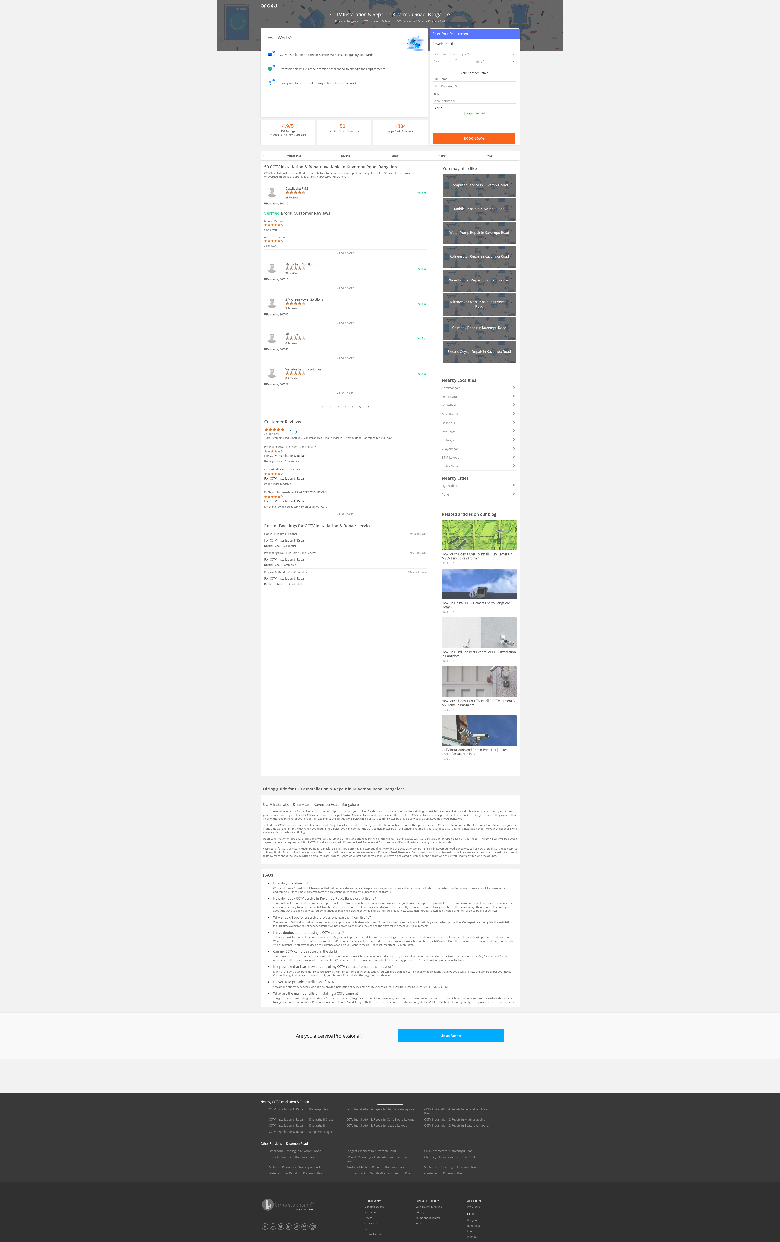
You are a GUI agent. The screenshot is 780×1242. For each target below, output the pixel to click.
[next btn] (368, 407)
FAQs (419, 1223)
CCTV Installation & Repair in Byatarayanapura (456, 1125)
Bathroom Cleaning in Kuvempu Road (295, 1151)
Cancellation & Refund (429, 1206)
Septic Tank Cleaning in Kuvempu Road (451, 1167)
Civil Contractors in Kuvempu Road (448, 1151)
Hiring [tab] (442, 155)
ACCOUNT (475, 1201)
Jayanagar (448, 431)
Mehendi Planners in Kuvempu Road (294, 1167)
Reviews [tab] (345, 155)
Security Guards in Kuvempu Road (292, 1157)
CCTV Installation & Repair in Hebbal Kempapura (380, 1109)
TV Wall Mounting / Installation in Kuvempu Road (376, 1159)
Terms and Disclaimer (428, 1218)
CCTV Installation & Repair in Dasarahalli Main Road (456, 1111)
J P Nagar (448, 440)
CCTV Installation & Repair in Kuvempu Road (299, 1109)
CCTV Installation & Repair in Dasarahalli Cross (301, 1119)
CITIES (472, 1214)
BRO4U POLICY (427, 1201)
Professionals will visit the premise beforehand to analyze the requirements (332, 69)
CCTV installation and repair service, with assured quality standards (326, 55)
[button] (474, 34)
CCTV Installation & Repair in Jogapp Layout (376, 1125)
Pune (445, 494)
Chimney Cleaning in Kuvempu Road (449, 1157)
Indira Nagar (450, 466)
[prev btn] (323, 407)
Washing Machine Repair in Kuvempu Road (376, 1167)
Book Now (473, 138)
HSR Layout (450, 397)
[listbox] (474, 54)
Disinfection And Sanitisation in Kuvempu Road (379, 1173)
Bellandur (448, 423)
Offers (368, 1218)
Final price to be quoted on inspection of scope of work (318, 83)
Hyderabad (449, 486)
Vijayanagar (450, 449)
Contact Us (371, 1223)
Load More (346, 253)
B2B (366, 1229)
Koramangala (451, 388)
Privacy (420, 1212)
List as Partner (451, 1035)
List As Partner (373, 1234)
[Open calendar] (456, 59)
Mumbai (472, 1236)
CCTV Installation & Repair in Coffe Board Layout (380, 1119)
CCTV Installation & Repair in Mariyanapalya (454, 1119)
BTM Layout (450, 457)
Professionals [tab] (293, 155)
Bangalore (473, 1220)
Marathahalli (450, 414)
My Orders (473, 1206)
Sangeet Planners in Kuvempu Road (371, 1151)
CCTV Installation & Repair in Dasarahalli (297, 1125)
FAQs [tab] (489, 155)
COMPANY (372, 1201)
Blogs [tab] (395, 155)
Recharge (370, 1212)
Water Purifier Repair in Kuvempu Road (296, 1173)
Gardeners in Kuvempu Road (444, 1173)
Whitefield (449, 405)
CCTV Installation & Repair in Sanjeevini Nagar (301, 1132)
